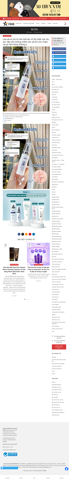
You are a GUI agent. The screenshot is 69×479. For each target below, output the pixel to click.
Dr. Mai (53, 127)
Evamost (54, 132)
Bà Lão (53, 84)
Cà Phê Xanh (55, 99)
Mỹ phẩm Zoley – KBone (57, 249)
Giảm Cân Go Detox (56, 135)
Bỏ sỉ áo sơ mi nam (56, 407)
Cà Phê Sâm (54, 97)
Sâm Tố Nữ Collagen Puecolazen (59, 269)
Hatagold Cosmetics (56, 147)
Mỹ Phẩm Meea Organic (57, 226)
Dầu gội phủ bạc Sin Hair (57, 119)
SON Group (54, 274)
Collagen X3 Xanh (56, 117)
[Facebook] (19, 234)
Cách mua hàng (62, 18)
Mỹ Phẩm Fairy (55, 216)
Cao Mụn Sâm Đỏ (55, 107)
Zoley (53, 331)
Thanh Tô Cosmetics (56, 281)
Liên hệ (49, 23)
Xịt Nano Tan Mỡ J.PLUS (57, 328)
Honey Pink (54, 150)
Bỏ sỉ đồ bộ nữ (55, 394)
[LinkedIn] (33, 234)
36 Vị (53, 82)
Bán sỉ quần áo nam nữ (57, 389)
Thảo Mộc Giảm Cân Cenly (57, 286)
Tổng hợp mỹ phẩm (38, 32)
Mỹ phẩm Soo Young (56, 241)
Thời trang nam (55, 297)
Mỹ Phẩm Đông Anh (56, 213)
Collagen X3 (54, 114)
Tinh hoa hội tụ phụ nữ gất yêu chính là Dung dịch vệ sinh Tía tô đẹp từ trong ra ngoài (38, 269)
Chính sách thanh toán (57, 368)
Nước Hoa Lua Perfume (57, 261)
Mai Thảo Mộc (55, 179)
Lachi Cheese (55, 176)
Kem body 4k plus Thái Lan (58, 155)
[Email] (26, 234)
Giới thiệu (54, 357)
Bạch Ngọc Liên (55, 89)
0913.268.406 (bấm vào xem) (10, 467)
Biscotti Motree (55, 92)
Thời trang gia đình (56, 291)
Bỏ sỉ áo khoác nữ (56, 404)
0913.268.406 (7, 18)
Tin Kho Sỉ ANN (55, 304)
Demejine (54, 122)
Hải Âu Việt (54, 145)
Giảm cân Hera (55, 137)
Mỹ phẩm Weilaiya (56, 246)
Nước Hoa (54, 256)
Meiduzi (53, 189)
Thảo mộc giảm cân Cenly (57, 284)
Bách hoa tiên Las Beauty (57, 87)
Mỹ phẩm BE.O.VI (55, 202)
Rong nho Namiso (56, 266)
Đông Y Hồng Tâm (56, 129)
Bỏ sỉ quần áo (54, 18)
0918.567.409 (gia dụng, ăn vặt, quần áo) (60, 56)
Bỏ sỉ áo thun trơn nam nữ (57, 399)
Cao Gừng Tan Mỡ (56, 104)
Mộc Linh (54, 192)
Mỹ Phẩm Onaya (55, 233)
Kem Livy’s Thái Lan (56, 171)
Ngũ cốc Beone (55, 251)
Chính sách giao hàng (56, 366)
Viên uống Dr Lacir (56, 319)
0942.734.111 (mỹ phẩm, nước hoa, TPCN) (60, 63)
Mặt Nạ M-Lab (55, 184)
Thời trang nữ (55, 299)
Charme (53, 109)
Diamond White (55, 124)
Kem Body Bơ (55, 157)
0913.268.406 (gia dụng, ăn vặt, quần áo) (60, 60)
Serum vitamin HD (56, 271)
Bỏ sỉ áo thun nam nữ (56, 392)
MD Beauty (54, 186)
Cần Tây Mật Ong (55, 102)
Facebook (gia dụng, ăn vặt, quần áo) (60, 48)
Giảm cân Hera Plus (56, 140)
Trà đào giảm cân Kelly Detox (58, 312)
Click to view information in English (59, 347)
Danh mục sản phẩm (28, 23)
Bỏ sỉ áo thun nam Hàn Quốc (58, 402)
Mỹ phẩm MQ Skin (56, 228)
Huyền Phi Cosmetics (56, 152)
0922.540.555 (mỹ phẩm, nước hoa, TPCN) (60, 67)
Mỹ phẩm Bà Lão (55, 199)
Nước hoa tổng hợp (56, 264)
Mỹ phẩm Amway (55, 197)
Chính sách (54, 112)
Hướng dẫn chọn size (56, 387)
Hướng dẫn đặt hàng (56, 384)
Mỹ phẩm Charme (56, 204)
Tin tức (53, 371)
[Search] (65, 22)
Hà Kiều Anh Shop (56, 142)
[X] (22, 234)
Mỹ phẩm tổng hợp (56, 244)
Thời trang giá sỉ (55, 294)
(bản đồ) (44, 18)
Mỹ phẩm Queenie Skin (57, 238)
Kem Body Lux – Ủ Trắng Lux (58, 164)
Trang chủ (18, 23)
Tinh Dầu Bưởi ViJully (56, 307)
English (55, 23)
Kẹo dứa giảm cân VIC (57, 174)
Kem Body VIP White (56, 166)
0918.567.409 (15, 18)
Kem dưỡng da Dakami (57, 169)
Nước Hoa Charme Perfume (58, 259)
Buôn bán (54, 94)
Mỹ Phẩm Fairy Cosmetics (57, 218)
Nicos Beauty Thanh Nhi (57, 254)
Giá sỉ (37, 23)
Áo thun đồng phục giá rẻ (57, 409)
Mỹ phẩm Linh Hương (56, 223)
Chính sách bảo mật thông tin (58, 363)
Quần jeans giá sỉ (55, 414)
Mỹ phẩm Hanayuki (56, 221)
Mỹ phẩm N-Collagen (56, 231)
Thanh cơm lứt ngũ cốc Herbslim (59, 279)
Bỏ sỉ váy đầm (55, 397)
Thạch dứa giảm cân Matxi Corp (59, 276)
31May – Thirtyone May (57, 79)
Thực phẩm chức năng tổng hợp (59, 302)
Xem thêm (14, 295)
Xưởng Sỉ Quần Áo (38, 470)
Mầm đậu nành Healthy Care (58, 181)
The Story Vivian (55, 289)
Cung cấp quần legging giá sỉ (58, 412)
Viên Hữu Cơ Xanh (56, 317)
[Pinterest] (30, 234)
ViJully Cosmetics (55, 326)
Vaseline (53, 314)
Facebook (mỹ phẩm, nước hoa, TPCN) (60, 52)
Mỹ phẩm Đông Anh (56, 211)
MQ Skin (54, 194)
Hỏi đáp (43, 23)
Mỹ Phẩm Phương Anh (57, 236)
